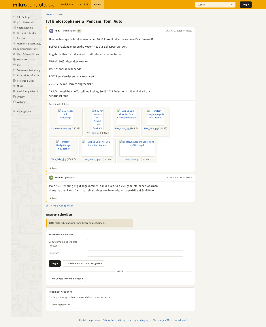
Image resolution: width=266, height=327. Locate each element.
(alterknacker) (69, 30)
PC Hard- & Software (28, 75)
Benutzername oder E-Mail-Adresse (63, 244)
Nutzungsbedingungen (139, 320)
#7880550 (187, 30)
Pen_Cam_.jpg (122, 128)
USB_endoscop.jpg (93, 159)
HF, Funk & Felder (26, 33)
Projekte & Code (26, 81)
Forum (97, 4)
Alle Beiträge (24, 17)
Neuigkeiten (67, 4)
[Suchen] (232, 4)
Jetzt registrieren (61, 304)
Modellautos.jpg (132, 159)
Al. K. (57, 30)
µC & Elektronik (25, 22)
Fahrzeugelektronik (27, 49)
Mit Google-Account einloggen (67, 278)
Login (246, 4)
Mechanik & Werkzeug (29, 44)
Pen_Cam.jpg (93, 133)
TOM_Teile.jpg (151, 128)
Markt (20, 86)
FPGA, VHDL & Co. (26, 59)
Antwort (54, 168)
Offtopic (21, 97)
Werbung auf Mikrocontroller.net (170, 320)
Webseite (22, 102)
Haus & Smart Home (28, 54)
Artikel (84, 4)
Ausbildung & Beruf (27, 91)
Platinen (21, 38)
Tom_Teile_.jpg (58, 159)
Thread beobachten (61, 206)
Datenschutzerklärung (114, 320)
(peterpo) (69, 177)
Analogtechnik (25, 28)
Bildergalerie (24, 111)
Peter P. (59, 177)
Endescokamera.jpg (61, 128)
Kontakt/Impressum (89, 320)
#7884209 (187, 177)
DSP (19, 65)
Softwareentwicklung (28, 70)
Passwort (54, 253)
